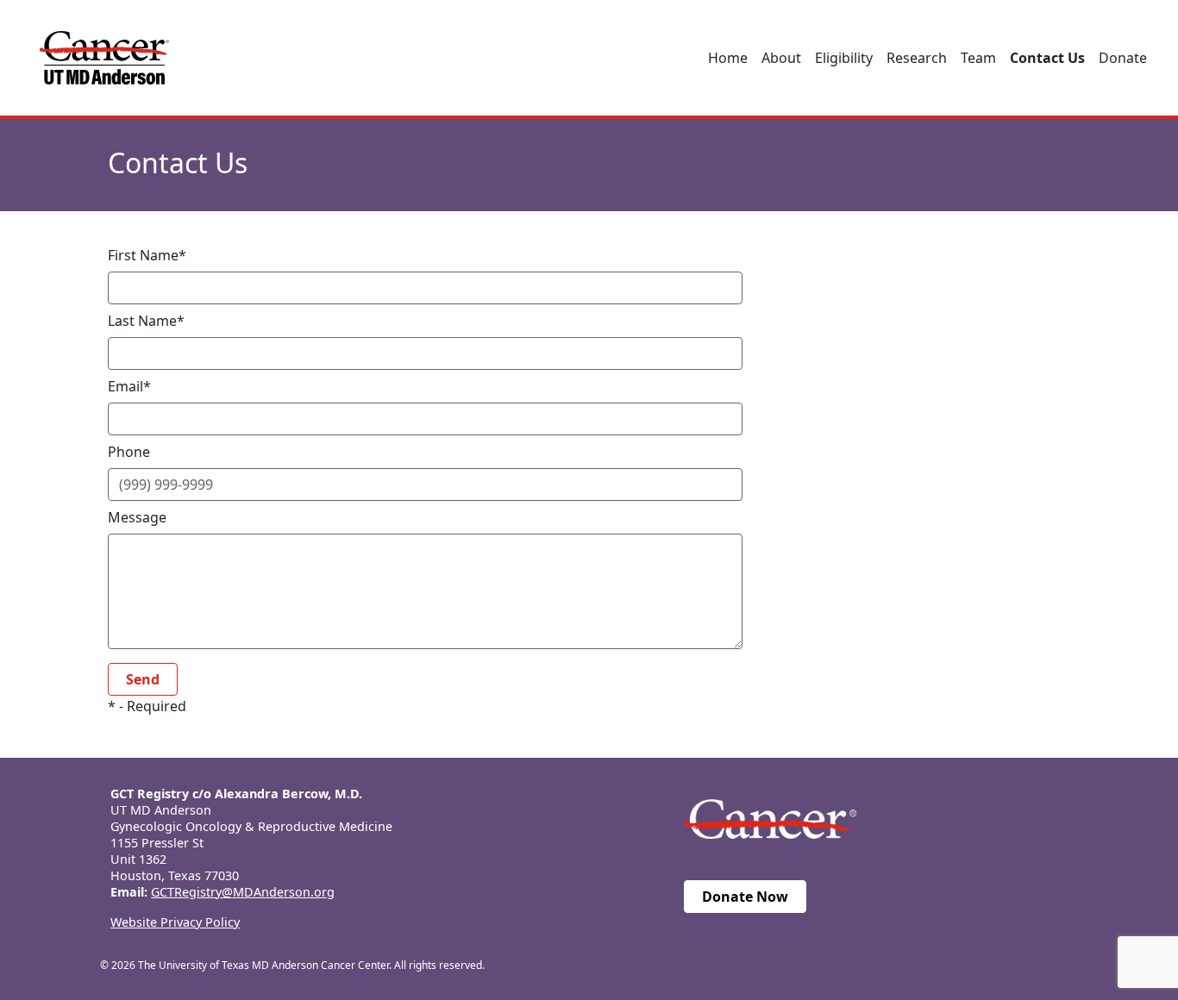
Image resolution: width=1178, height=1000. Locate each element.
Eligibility (844, 57)
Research (917, 57)
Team (978, 57)
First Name (143, 255)
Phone (129, 451)
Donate (1123, 57)
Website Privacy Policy (175, 922)
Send (143, 679)
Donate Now (745, 896)
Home (728, 57)
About (781, 57)
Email (125, 386)
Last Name (142, 320)
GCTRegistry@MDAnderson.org (243, 892)
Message (137, 517)
